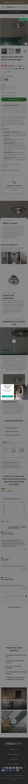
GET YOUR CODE (7, 396)
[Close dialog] (26, 385)
